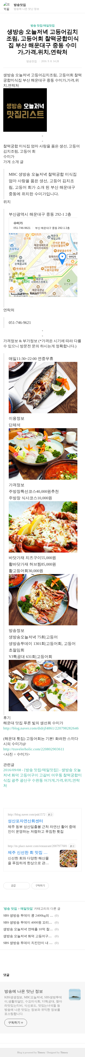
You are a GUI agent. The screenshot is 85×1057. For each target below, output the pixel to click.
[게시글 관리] (25, 885)
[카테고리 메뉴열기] (77, 6)
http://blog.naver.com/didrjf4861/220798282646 (41, 728)
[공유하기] (19, 885)
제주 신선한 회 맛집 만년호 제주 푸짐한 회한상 (29, 852)
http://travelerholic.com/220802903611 (33, 749)
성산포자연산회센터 (25, 821)
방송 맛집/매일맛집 (43, 25)
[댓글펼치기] (11, 975)
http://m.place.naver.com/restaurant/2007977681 (37, 846)
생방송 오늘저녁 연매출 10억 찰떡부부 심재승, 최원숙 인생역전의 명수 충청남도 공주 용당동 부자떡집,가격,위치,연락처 (28, 929)
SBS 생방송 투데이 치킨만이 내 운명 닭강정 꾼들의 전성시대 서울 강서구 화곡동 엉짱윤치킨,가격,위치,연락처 (28, 943)
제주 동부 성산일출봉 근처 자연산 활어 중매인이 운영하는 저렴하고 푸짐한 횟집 (42, 829)
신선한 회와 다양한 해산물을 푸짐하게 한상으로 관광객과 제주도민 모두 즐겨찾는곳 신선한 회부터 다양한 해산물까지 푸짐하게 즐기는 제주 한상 (28, 861)
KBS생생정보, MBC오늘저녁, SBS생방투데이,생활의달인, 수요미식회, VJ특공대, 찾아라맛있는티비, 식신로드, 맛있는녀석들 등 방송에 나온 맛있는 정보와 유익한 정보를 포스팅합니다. (33, 1005)
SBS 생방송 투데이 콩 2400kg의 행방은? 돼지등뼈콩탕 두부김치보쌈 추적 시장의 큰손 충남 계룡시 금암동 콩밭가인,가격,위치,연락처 (28, 915)
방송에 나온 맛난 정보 (23, 991)
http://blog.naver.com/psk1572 (26, 814)
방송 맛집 (10, 908)
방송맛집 (20, 5)
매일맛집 (26, 908)
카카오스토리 (42, 960)
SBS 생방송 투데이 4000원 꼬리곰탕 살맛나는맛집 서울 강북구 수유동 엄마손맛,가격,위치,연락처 (28, 922)
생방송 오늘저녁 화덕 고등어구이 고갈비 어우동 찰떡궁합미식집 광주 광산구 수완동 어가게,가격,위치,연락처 (28, 936)
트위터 (53, 960)
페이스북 (32, 960)
